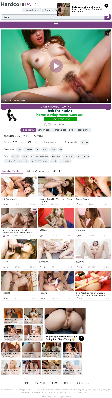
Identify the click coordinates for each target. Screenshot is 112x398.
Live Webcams (31, 10)
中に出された (65, 161)
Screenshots (60, 130)
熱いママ (15, 156)
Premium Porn (52, 10)
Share (72, 130)
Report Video (44, 130)
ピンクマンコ (69, 156)
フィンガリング (83, 156)
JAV (19, 149)
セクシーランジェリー (39, 156)
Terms (54, 383)
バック (54, 161)
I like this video (45, 124)
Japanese (28, 149)
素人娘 (24, 156)
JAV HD (84, 142)
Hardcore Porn (51, 397)
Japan (44, 149)
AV (37, 149)
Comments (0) (84, 130)
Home (26, 383)
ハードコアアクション (39, 161)
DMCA (67, 383)
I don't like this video (49, 124)
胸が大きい (55, 156)
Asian (53, 149)
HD (60, 149)
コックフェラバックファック (16, 161)
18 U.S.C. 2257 (82, 383)
